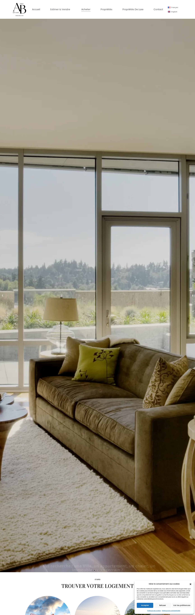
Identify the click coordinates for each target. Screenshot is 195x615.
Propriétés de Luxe (132, 9)
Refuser (162, 605)
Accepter (145, 605)
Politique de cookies (154, 611)
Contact (158, 9)
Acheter (85, 9)
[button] (190, 584)
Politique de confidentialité (171, 611)
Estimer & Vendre (60, 9)
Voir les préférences (181, 605)
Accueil (36, 9)
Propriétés (106, 9)
